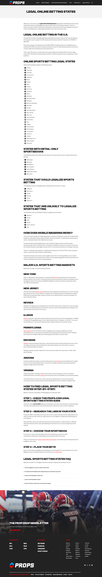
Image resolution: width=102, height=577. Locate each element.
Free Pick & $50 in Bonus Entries (53, 304)
